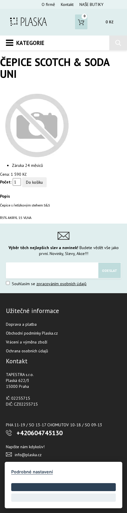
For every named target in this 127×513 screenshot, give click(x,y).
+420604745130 (40, 433)
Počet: (6, 182)
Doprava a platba (21, 324)
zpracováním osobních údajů (61, 283)
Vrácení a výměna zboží (26, 342)
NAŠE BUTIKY (91, 4)
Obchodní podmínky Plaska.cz (32, 333)
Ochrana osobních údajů (27, 351)
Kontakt (67, 4)
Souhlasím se (49, 283)
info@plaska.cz (28, 454)
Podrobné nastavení (32, 471)
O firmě (48, 4)
